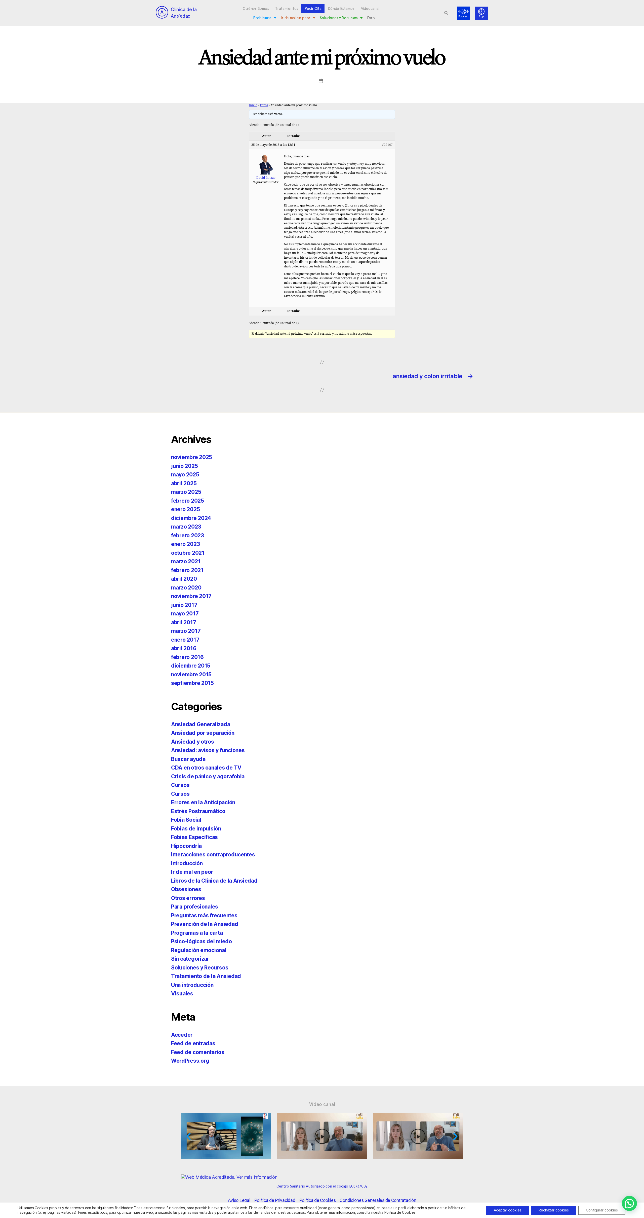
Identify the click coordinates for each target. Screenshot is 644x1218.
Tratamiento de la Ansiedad (206, 976)
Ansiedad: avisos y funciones (208, 750)
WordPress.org (190, 1061)
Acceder (182, 1035)
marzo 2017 (185, 631)
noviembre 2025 (191, 457)
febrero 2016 (187, 657)
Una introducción (192, 985)
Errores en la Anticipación (203, 802)
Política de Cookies (400, 1212)
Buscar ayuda (188, 759)
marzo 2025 (186, 492)
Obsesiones (186, 889)
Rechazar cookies (554, 1210)
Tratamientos (286, 8)
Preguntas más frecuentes (204, 915)
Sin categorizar (190, 959)
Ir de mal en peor (295, 18)
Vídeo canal (322, 1104)
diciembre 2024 (191, 518)
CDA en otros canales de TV (206, 767)
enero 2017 (185, 640)
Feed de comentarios (197, 1052)
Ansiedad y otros (192, 742)
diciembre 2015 (190, 666)
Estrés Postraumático (198, 811)
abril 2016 (183, 648)
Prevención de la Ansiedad (204, 924)
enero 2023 (185, 544)
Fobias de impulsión (196, 828)
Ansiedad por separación (202, 733)
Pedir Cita (313, 8)
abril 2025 (183, 483)
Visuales (182, 993)
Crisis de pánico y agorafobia (208, 776)
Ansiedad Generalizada (200, 724)
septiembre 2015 (192, 683)
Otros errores (188, 898)
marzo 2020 (186, 587)
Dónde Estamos (341, 8)
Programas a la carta (197, 933)
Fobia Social (186, 820)
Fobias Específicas (194, 837)
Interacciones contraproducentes (213, 854)
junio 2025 (184, 466)
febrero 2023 (187, 535)
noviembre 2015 (191, 674)
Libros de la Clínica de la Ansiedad (214, 881)
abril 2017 (183, 622)
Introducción (187, 863)
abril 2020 (184, 579)
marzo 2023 (186, 527)
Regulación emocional (198, 950)
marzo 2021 (185, 561)
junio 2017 (184, 605)
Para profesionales (194, 906)
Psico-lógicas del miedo (201, 941)
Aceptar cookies (507, 1210)
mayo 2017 (185, 613)
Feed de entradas (193, 1043)
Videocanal (370, 8)
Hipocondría (186, 846)
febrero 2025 (187, 501)
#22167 (387, 145)
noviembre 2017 (191, 596)
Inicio (253, 105)
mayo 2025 (185, 474)
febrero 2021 (187, 570)
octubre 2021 (188, 553)
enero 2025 (185, 509)
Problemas (262, 18)
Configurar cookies (602, 1210)
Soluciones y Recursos (339, 18)
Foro (371, 18)
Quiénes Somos (256, 8)
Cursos (180, 785)
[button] (446, 13)
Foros (264, 105)
